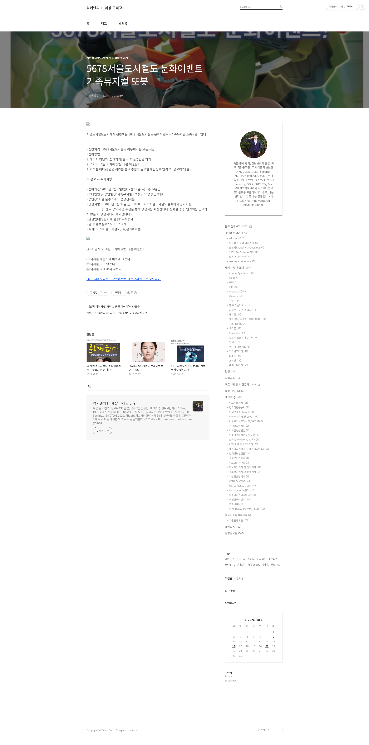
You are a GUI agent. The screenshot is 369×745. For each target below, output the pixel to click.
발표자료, (276, 564)
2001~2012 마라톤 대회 (244, 252)
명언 (230, 371)
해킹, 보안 (234, 391)
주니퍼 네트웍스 (239, 347)
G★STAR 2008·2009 (242, 261)
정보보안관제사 (239, 458)
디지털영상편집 (239, 430)
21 (266, 646)
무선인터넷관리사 (240, 499)
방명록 (123, 23)
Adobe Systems (241, 273)
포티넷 (235, 360)
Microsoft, (254, 564)
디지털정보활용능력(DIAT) (246, 421)
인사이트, (262, 559)
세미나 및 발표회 (238, 267)
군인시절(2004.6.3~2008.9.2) (246, 247)
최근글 (228, 578)
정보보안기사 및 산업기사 (244, 472)
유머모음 (233, 527)
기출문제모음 (238, 520)
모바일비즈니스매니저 (242, 495)
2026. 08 (254, 620)
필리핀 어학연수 (239, 257)
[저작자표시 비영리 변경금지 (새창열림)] (132, 292)
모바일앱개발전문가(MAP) (245, 435)
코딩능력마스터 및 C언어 (244, 439)
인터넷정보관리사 (241, 412)
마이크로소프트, (233, 559)
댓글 (88, 386)
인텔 (234, 342)
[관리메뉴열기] (362, 7)
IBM (233, 287)
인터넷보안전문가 (241, 453)
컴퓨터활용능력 (239, 407)
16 (233, 646)
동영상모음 (234, 533)
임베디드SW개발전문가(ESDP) (247, 508)
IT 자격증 (233, 397)
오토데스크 (237, 333)
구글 (234, 300)
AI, (244, 559)
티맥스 (235, 356)
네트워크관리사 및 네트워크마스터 (249, 449)
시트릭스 (237, 323)
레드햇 (235, 314)
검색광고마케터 (239, 426)
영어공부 (233, 378)
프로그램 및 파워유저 (241, 384)
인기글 (240, 578)
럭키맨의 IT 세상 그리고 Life (107, 8)
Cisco (234, 277)
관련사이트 (264, 730)
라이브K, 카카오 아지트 (243, 310)
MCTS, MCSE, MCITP (243, 485)
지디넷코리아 (238, 351)
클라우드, (230, 564)
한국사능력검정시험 (238, 515)
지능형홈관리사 (239, 476)
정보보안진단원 (239, 462)
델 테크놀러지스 (239, 305)
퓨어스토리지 (238, 365)
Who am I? (236, 238)
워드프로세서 (238, 403)
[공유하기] (101, 293)
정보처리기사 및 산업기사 (245, 467)
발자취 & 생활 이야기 (243, 243)
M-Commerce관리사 (242, 490)
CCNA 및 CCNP (240, 481)
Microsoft (238, 291)
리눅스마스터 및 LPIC (243, 416)
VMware (236, 296)
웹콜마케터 (236, 504)
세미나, (251, 559)
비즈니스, (273, 559)
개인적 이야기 (236, 233)
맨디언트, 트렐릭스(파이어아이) (248, 319)
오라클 (235, 328)
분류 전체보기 (236, 226)
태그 (104, 23)
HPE (233, 282)
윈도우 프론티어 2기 (243, 337)
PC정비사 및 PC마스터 (243, 444)
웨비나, (265, 564)
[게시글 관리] (105, 293)
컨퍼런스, (241, 564)
